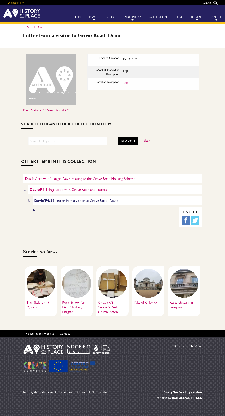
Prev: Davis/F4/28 (34, 110)
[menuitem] (78, 13)
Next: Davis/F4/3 (58, 110)
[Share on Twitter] (195, 220)
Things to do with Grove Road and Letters (68, 189)
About (216, 17)
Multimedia (133, 17)
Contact (65, 333)
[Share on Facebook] (186, 220)
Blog (179, 17)
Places (94, 17)
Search (215, 2)
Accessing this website (40, 333)
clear (147, 140)
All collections (36, 27)
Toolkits (197, 17)
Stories (112, 17)
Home (78, 17)
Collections (158, 17)
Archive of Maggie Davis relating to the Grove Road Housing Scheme (80, 178)
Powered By (179, 397)
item (126, 82)
